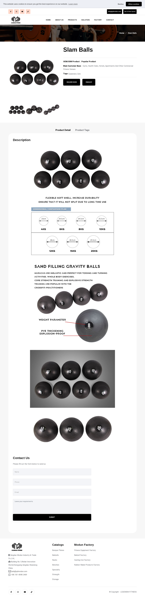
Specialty (56, 570)
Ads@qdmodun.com (114, 11)
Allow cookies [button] (133, 4)
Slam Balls (132, 33)
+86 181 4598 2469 (19, 575)
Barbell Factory (80, 555)
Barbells (55, 555)
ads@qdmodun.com (19, 571)
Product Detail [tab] (63, 130)
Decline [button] (121, 4)
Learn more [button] (73, 4)
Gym (79, 74)
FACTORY (98, 20)
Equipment (73, 74)
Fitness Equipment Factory (85, 550)
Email (88, 82)
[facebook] (10, 11)
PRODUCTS (72, 20)
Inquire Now (72, 82)
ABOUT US (59, 20)
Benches (55, 565)
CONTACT (110, 20)
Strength (55, 574)
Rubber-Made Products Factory (87, 565)
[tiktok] (28, 11)
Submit (52, 517)
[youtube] (22, 11)
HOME (48, 20)
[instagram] (16, 11)
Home (121, 33)
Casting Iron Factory (82, 560)
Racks (54, 560)
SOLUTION (85, 20)
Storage (55, 579)
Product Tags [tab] (82, 130)
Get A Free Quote (129, 11)
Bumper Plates (58, 550)
